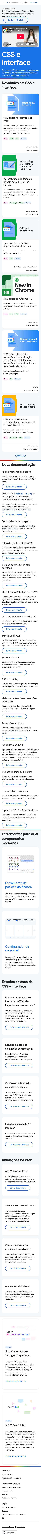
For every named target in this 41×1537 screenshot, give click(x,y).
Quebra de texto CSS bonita (17, 771)
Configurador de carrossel (17, 948)
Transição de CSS (11, 635)
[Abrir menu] (3, 2)
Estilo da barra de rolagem (16, 521)
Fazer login (34, 3)
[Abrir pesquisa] (22, 2)
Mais (20, 455)
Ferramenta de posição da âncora (18, 885)
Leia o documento (14, 487)
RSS (3, 1518)
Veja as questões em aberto (11, 1478)
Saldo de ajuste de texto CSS (17, 543)
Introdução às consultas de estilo (20, 616)
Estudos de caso (7, 1491)
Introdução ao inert (12, 744)
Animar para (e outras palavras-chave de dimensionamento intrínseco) (18, 496)
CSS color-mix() (10, 679)
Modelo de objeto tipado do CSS (20, 592)
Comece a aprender (16, 1381)
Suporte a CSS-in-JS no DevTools (20, 810)
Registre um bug (7, 1474)
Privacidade (21, 1527)
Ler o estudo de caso (19, 1027)
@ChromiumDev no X (9, 1507)
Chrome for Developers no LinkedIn (14, 1514)
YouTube (5, 1511)
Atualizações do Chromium (11, 1487)
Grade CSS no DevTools (15, 791)
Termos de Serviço (8, 1527)
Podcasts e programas (9, 1498)
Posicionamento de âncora (16, 471)
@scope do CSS (10, 657)
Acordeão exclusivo (12, 723)
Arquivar (5, 1494)
